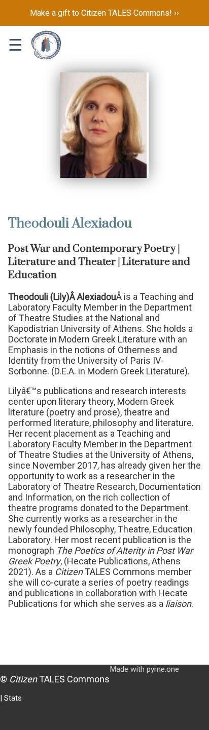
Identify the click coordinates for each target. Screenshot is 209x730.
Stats (13, 698)
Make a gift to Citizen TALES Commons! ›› (104, 13)
